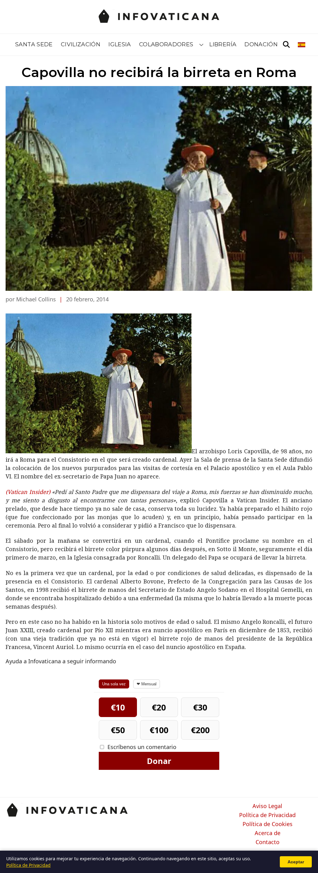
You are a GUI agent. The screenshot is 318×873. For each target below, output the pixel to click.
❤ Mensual (147, 684)
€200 (200, 730)
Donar (159, 761)
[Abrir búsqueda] (286, 44)
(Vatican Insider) (29, 492)
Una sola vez (114, 684)
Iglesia (119, 44)
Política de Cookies (268, 824)
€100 (159, 730)
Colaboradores (166, 44)
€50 (118, 730)
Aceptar (296, 861)
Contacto (267, 842)
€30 (200, 707)
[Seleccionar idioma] (302, 44)
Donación (261, 44)
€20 (159, 707)
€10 (118, 707)
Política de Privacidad (267, 815)
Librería (222, 44)
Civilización (80, 44)
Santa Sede (34, 44)
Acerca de (267, 833)
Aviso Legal (267, 806)
